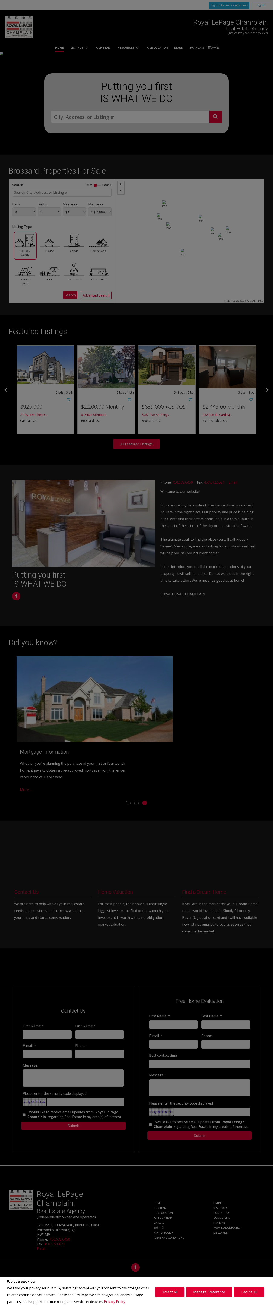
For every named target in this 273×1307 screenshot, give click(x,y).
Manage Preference (209, 1292)
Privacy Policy (114, 1301)
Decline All (249, 1292)
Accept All (169, 1292)
